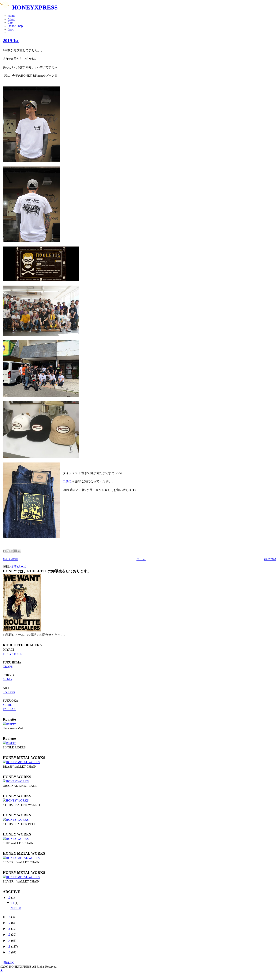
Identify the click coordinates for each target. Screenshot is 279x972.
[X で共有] (12, 551)
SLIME (7, 704)
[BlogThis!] (8, 551)
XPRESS (35, 7)
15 (9, 934)
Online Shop (15, 25)
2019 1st (11, 40)
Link (10, 22)
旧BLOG (8, 962)
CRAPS (8, 666)
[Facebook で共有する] (15, 551)
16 (9, 928)
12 (9, 952)
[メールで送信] (4, 551)
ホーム (141, 559)
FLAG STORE (12, 654)
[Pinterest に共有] (19, 551)
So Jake (7, 679)
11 (13, 902)
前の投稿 (270, 559)
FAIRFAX (9, 709)
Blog (10, 29)
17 (9, 922)
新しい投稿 (10, 559)
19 (9, 897)
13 (9, 946)
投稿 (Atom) (18, 566)
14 (9, 940)
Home (11, 15)
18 (9, 917)
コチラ (67, 481)
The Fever (9, 692)
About (11, 19)
